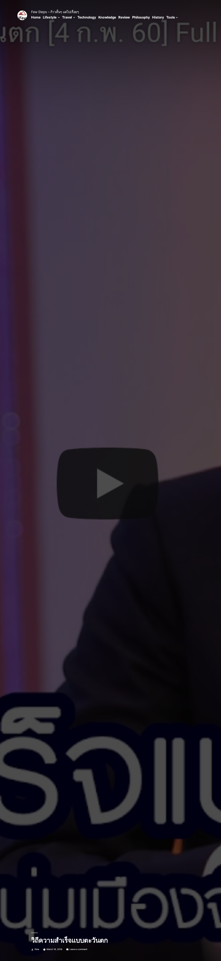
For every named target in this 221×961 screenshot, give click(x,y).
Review (124, 17)
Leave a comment (78, 949)
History (158, 17)
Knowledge (107, 17)
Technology (86, 17)
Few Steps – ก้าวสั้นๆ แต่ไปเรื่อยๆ (55, 12)
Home (35, 17)
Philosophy (141, 17)
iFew (37, 949)
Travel (67, 17)
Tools (170, 17)
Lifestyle (50, 17)
